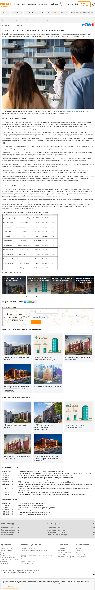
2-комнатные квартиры (10, 530)
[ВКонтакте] (25, 302)
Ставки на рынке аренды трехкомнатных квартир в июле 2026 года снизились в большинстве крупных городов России (54, 489)
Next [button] (92, 285)
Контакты (79, 551)
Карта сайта (25, 559)
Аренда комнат (5, 555)
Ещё (76, 4)
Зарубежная (54, 4)
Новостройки (31, 4)
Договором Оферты (74, 316)
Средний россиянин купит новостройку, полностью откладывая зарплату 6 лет (45, 478)
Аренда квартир (5, 553)
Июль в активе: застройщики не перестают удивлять (48, 20)
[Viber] (33, 302)
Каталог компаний (64, 552)
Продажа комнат (6, 551)
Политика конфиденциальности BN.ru (34, 551)
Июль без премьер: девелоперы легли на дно (34, 512)
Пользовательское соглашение (32, 553)
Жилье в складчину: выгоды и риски (31, 506)
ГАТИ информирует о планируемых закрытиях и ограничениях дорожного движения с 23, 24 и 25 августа (54, 473)
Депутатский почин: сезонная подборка (31, 503)
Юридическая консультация (80, 553)
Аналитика (69, 4)
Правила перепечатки (28, 548)
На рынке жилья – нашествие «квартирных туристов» (37, 508)
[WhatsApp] (30, 302)
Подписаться (36, 322)
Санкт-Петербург (4, 6)
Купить (16, 4)
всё (55, 12)
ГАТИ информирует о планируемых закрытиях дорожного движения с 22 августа (46, 482)
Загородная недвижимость (9, 559)
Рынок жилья (29, 20)
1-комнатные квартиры (10, 528)
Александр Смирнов (13, 297)
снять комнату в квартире (57, 535)
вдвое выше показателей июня (72, 111)
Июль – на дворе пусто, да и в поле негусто (33, 514)
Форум (78, 548)
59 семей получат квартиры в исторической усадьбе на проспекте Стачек (43, 492)
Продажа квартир (6, 548)
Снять (23, 4)
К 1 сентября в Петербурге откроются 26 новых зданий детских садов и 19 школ (46, 475)
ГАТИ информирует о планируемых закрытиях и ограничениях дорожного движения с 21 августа (51, 495)
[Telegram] (28, 302)
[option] (14, 285)
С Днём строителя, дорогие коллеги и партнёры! (35, 510)
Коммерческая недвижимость (5, 562)
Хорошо (10, 586)
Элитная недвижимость (8, 557)
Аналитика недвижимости (63, 549)
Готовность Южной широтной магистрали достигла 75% (37, 480)
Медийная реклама (27, 561)
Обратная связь (81, 557)
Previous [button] (4, 285)
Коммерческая (42, 4)
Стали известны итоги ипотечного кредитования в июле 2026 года (41, 471)
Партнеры (61, 554)
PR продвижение (27, 563)
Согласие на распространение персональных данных (37, 556)
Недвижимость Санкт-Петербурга (10, 20)
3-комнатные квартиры (10, 532)
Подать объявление (84, 4)
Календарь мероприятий (66, 557)
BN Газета (62, 4)
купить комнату (7, 535)
